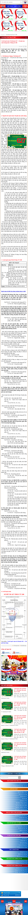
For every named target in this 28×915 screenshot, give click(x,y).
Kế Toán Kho (24, 838)
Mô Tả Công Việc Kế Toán (22, 856)
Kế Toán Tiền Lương (23, 817)
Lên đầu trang (23, 645)
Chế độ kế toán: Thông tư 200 (14, 858)
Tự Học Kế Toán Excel (23, 845)
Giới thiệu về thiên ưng (14, 773)
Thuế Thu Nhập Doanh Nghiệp (21, 805)
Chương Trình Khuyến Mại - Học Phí (20, 786)
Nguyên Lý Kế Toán (23, 830)
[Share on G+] (16, 652)
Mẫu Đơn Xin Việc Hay (22, 854)
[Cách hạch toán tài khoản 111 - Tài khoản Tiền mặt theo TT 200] (7, 692)
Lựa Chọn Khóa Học (23, 783)
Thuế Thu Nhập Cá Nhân (22, 792)
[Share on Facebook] (6, 652)
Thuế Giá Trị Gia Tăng (23, 794)
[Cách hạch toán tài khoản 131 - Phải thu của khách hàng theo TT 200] (7, 719)
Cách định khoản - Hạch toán (21, 826)
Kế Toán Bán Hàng (23, 842)
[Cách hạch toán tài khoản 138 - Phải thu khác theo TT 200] (7, 760)
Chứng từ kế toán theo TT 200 (21, 863)
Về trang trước (16, 645)
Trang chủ (3, 34)
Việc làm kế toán (14, 849)
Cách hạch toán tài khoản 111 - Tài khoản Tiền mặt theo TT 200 (20, 690)
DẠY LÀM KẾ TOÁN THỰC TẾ (14, 780)
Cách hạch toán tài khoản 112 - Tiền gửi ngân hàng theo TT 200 (20, 704)
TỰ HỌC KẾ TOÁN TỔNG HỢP (14, 835)
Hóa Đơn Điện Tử (23, 796)
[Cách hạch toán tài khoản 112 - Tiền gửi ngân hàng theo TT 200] (7, 706)
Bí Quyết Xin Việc (23, 851)
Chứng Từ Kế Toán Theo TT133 (21, 870)
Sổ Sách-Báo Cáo (24, 840)
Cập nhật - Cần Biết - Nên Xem (21, 807)
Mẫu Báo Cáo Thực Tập (22, 828)
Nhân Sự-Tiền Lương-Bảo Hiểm (14, 812)
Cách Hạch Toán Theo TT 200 (11, 34)
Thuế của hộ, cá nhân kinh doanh (21, 809)
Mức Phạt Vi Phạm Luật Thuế (21, 802)
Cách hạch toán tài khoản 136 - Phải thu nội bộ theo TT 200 (20, 744)
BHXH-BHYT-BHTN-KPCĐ (21, 819)
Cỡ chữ (20, 46)
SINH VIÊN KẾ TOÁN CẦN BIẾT (14, 822)
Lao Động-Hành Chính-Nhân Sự (21, 815)
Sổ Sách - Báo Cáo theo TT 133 (21, 872)
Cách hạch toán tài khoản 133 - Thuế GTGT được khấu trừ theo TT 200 (20, 731)
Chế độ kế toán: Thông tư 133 (14, 865)
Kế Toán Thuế (14, 789)
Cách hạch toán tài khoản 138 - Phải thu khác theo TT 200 (20, 758)
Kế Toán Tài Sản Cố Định (22, 847)
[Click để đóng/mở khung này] (14, 901)
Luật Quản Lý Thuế (23, 800)
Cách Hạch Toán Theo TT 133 (21, 867)
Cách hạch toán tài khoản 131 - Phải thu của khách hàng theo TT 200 (20, 717)
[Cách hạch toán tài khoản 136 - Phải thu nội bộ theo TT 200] (7, 746)
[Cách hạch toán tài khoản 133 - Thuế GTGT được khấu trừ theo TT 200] (7, 733)
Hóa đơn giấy (24, 798)
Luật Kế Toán (24, 832)
